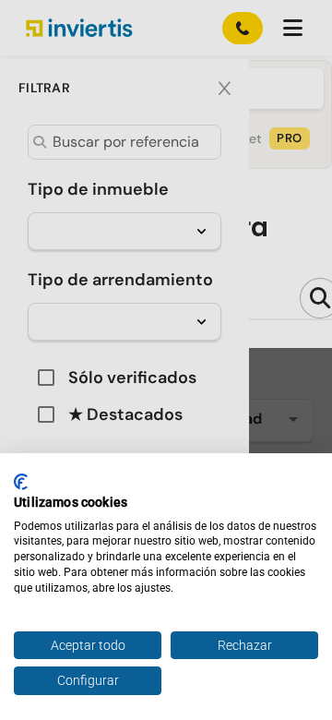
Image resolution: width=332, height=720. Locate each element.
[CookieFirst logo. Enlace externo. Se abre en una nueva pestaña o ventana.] (21, 482)
